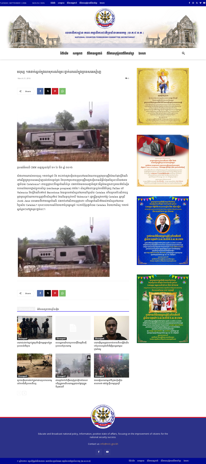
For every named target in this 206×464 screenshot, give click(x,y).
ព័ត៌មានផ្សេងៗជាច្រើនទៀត (48, 309)
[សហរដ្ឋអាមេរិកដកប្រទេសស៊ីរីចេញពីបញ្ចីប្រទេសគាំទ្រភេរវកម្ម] (73, 328)
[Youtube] (204, 3)
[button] (183, 53)
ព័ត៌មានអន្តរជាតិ (22, 338)
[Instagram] (193, 3)
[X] (197, 3)
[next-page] (24, 393)
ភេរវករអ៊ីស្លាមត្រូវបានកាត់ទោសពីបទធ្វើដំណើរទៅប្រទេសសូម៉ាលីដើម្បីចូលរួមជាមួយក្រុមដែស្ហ (111, 345)
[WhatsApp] (62, 91)
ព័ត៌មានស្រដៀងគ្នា (26, 309)
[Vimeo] (200, 3)
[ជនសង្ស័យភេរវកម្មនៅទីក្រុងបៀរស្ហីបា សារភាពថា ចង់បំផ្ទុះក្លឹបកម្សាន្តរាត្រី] (111, 366)
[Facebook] (189, 3)
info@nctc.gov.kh (109, 443)
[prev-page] (19, 393)
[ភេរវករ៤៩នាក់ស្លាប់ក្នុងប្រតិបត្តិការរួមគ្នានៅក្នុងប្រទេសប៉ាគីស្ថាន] (34, 328)
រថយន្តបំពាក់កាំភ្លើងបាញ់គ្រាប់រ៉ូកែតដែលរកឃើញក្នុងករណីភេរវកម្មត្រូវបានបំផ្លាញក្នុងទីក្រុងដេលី (72, 383)
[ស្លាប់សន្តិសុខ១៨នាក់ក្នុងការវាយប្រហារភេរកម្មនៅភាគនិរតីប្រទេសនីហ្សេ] (34, 366)
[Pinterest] (55, 91)
